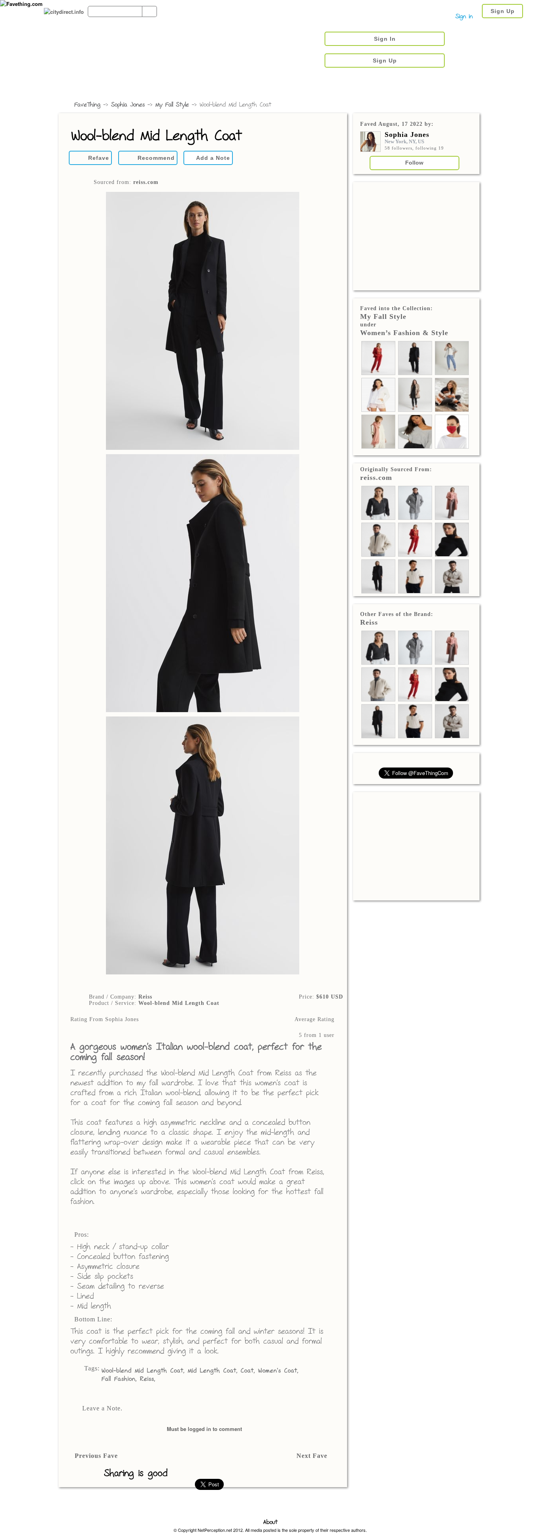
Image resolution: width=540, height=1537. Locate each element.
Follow (414, 162)
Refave (98, 158)
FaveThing (87, 105)
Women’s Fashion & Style (404, 333)
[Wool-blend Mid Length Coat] (202, 584)
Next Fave (311, 1455)
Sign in (464, 17)
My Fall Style (172, 105)
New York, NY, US (404, 141)
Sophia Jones (128, 105)
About (270, 1522)
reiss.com (146, 182)
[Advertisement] (416, 235)
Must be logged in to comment (204, 1429)
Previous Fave (96, 1455)
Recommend (156, 158)
